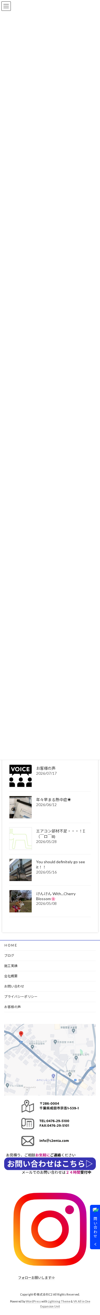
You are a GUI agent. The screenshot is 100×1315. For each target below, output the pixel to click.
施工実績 (11, 966)
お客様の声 (46, 768)
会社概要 (11, 976)
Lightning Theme (59, 1301)
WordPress (33, 1301)
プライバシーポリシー (21, 997)
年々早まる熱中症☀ (53, 799)
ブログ (9, 955)
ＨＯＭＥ (11, 945)
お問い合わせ (14, 986)
